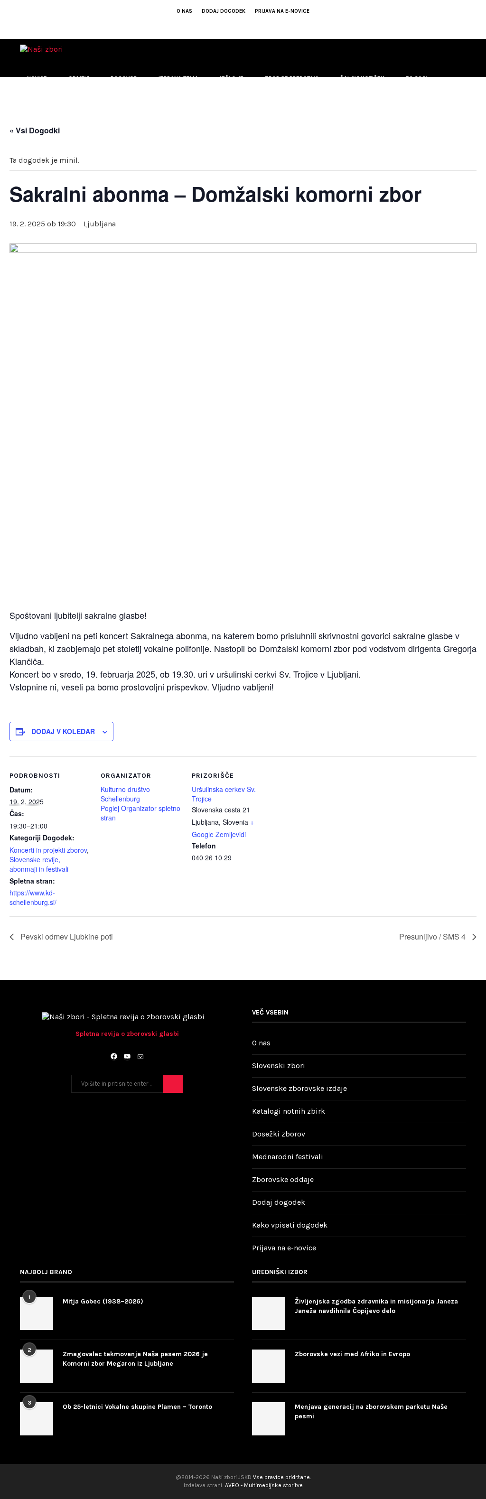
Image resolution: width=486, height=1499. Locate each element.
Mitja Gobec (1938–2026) (103, 1301)
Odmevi (78, 78)
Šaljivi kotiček (362, 78)
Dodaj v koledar (63, 731)
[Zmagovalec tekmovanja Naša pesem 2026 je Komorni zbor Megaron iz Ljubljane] (36, 1366)
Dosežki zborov (278, 1133)
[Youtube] (236, 24)
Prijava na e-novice (282, 11)
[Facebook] (224, 24)
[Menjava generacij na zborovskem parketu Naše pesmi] (268, 1418)
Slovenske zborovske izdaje (299, 1088)
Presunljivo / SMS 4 (433, 936)
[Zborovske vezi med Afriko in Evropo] (268, 1366)
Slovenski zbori (278, 1065)
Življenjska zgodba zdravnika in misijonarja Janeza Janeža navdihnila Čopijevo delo (376, 1306)
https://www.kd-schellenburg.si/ (32, 897)
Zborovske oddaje (283, 1179)
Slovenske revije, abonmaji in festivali (38, 864)
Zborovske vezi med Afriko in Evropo (352, 1354)
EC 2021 (417, 78)
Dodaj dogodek (223, 11)
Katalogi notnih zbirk (288, 1111)
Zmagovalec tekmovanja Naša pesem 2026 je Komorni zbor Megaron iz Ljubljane (135, 1359)
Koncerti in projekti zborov (48, 850)
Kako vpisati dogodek (289, 1224)
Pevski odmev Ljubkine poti (66, 936)
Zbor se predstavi (291, 78)
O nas (184, 11)
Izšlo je (231, 78)
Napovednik (44, 116)
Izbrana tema (178, 78)
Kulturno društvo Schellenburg (125, 793)
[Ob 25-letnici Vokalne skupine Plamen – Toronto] (36, 1418)
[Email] (249, 24)
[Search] (461, 157)
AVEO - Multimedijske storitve (264, 1485)
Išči (173, 1084)
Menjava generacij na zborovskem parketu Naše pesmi (371, 1411)
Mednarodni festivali (287, 1156)
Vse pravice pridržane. (282, 1477)
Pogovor (124, 78)
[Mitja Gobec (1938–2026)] (36, 1313)
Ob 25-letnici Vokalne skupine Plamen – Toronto (137, 1407)
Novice (37, 78)
